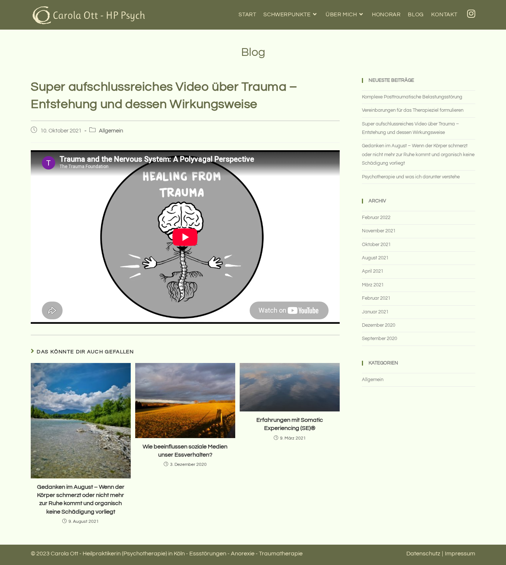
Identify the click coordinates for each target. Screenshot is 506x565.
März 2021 (373, 284)
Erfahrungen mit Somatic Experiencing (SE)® (289, 424)
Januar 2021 (375, 312)
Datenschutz (423, 553)
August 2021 (375, 257)
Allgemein (111, 131)
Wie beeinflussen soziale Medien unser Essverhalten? (185, 451)
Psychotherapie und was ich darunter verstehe (411, 176)
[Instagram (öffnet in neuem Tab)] (471, 14)
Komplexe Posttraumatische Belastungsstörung (412, 97)
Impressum (460, 553)
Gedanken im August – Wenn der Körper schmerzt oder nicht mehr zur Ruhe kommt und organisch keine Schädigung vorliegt (80, 499)
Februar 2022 (376, 217)
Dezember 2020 (378, 325)
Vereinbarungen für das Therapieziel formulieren (412, 110)
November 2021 (379, 230)
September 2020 (379, 338)
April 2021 (372, 271)
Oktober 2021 (376, 244)
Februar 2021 (376, 298)
